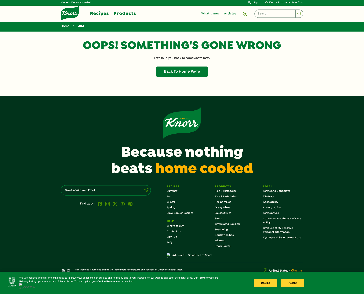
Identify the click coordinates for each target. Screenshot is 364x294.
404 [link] (81, 26)
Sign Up (253, 2)
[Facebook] (100, 204)
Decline (265, 282)
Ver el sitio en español (76, 2)
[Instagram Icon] (107, 204)
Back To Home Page (182, 71)
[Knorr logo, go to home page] (70, 13)
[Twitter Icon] (115, 204)
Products (125, 14)
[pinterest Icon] (130, 204)
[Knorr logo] (182, 123)
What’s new (210, 14)
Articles (230, 14)
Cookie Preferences (108, 281)
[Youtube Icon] (122, 204)
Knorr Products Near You (286, 2)
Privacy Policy (27, 281)
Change (296, 271)
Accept (293, 282)
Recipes (99, 14)
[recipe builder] (245, 13)
